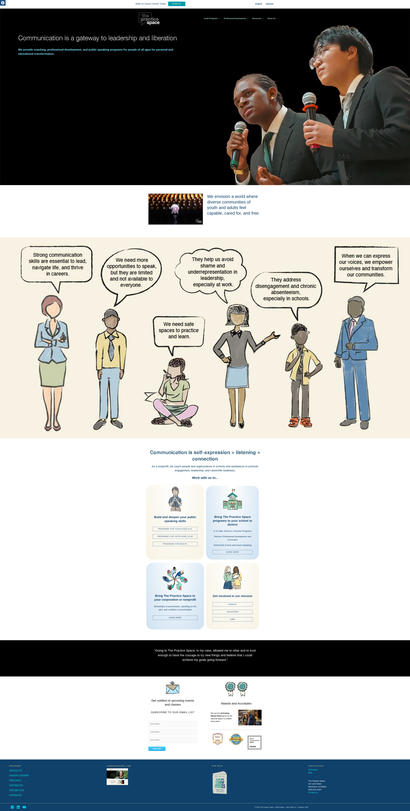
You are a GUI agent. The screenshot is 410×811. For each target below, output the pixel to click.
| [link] (297, 807)
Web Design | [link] (281, 807)
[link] (3, 3)
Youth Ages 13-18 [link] (16, 790)
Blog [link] (310, 773)
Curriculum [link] (313, 770)
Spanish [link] (269, 4)
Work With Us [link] (291, 807)
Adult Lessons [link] (15, 780)
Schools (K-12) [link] (15, 770)
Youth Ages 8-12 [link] (16, 785)
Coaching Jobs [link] (15, 795)
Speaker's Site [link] (303, 807)
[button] (219, 18)
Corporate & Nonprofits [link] (19, 775)
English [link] (258, 4)
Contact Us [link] (313, 792)
